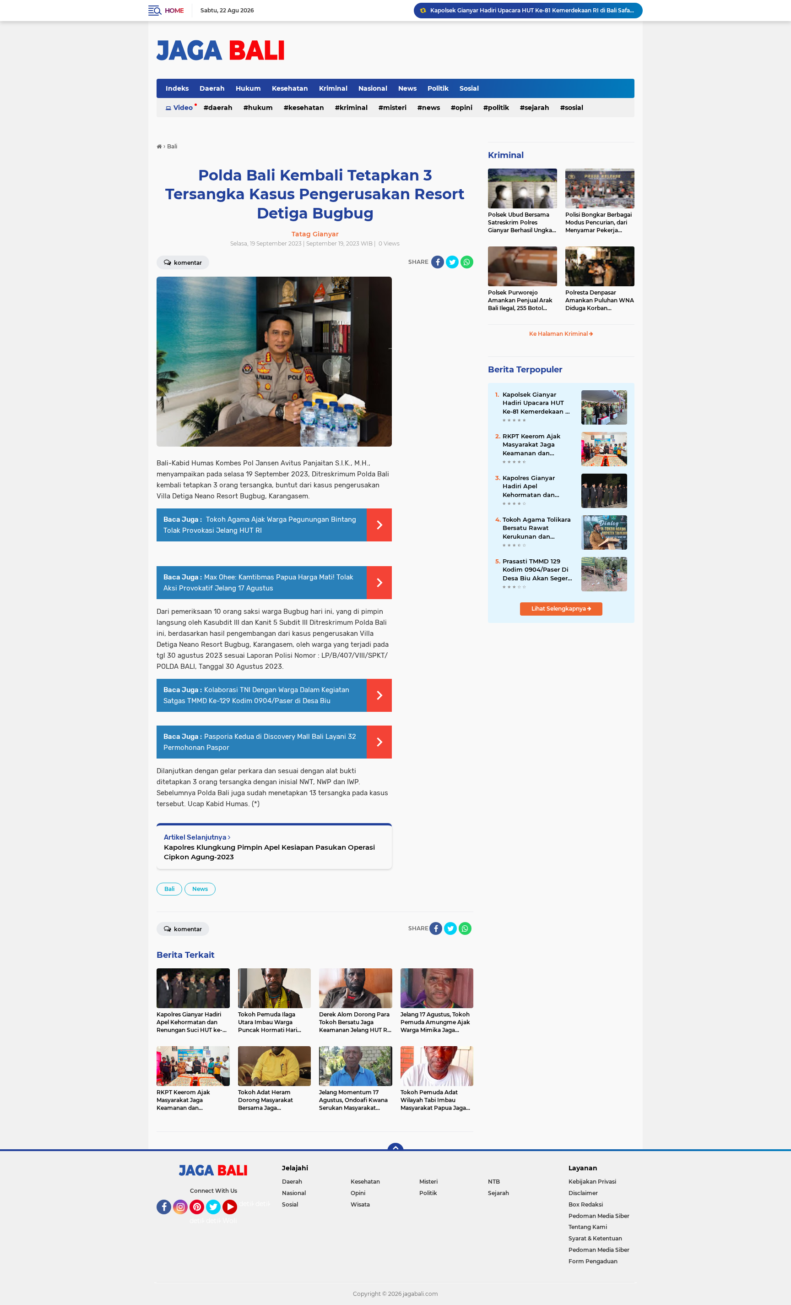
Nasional (372, 88)
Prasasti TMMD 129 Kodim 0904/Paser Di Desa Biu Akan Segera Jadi (537, 569)
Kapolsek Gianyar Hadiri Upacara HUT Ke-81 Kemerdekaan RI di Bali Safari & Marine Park (532, 10)
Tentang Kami (588, 1226)
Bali (169, 888)
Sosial (469, 88)
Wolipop (235, 1221)
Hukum (248, 88)
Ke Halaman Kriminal (559, 333)
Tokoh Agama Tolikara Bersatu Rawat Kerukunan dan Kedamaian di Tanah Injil (537, 528)
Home (174, 10)
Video (183, 108)
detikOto (253, 1204)
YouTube (235, 1218)
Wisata (360, 1204)
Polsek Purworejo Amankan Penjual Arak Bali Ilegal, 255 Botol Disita (520, 300)
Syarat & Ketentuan (595, 1238)
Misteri (394, 108)
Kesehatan (290, 88)
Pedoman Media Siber (599, 1215)
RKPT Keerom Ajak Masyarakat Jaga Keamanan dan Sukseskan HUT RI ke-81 (536, 444)
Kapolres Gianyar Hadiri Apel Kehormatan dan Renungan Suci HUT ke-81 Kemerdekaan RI (537, 486)
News (407, 88)
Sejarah (537, 108)
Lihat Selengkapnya (559, 608)
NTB (494, 1181)
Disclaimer (583, 1193)
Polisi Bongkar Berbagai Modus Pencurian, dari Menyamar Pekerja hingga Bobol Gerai (598, 222)
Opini (463, 108)
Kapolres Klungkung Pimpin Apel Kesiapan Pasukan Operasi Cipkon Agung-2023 (269, 852)
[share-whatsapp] (467, 262)
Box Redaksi (586, 1204)
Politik (438, 88)
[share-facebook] (437, 262)
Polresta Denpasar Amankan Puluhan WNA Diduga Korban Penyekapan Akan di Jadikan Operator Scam (599, 300)
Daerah (212, 88)
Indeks (177, 88)
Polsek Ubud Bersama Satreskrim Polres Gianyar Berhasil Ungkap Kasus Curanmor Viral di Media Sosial (522, 222)
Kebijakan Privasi (592, 1181)
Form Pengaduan (593, 1261)
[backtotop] (395, 1151)
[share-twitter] (452, 262)
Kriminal (333, 88)
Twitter (217, 1218)
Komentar (187, 262)
